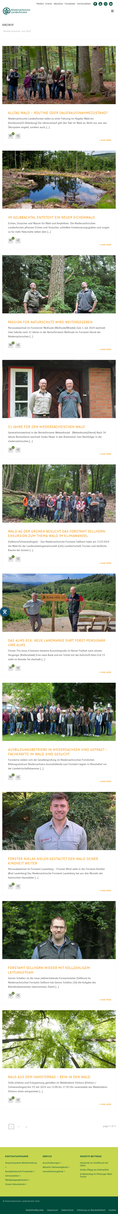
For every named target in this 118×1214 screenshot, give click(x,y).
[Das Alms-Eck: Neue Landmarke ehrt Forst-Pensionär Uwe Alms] (59, 603)
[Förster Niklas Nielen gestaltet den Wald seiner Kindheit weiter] (59, 821)
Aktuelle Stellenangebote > (56, 1167)
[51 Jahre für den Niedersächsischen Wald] (59, 389)
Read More (106, 140)
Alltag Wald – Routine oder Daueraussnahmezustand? (58, 113)
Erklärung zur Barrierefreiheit (91, 1210)
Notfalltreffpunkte (35, 1210)
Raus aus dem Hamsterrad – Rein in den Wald (49, 1077)
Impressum (52, 1210)
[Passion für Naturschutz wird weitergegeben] (59, 284)
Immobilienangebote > (54, 1171)
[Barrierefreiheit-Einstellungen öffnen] (4, 612)
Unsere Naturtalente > (16, 1184)
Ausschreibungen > (52, 1162)
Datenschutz (67, 1210)
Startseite (88, 36)
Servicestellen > (13, 1175)
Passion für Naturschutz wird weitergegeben (50, 322)
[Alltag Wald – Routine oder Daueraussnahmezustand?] (59, 75)
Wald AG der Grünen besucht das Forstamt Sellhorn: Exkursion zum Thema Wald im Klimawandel (57, 533)
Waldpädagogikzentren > (17, 1179)
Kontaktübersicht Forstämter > (20, 1171)
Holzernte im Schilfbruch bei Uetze (94, 1164)
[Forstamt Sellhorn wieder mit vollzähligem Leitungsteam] (59, 930)
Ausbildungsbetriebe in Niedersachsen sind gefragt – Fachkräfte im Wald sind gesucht (57, 751)
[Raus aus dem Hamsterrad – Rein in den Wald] (59, 1039)
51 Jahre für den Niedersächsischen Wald (46, 427)
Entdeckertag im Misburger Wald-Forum (96, 1175)
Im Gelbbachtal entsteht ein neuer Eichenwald (51, 217)
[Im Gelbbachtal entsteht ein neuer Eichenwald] (59, 180)
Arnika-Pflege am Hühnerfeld (94, 1169)
